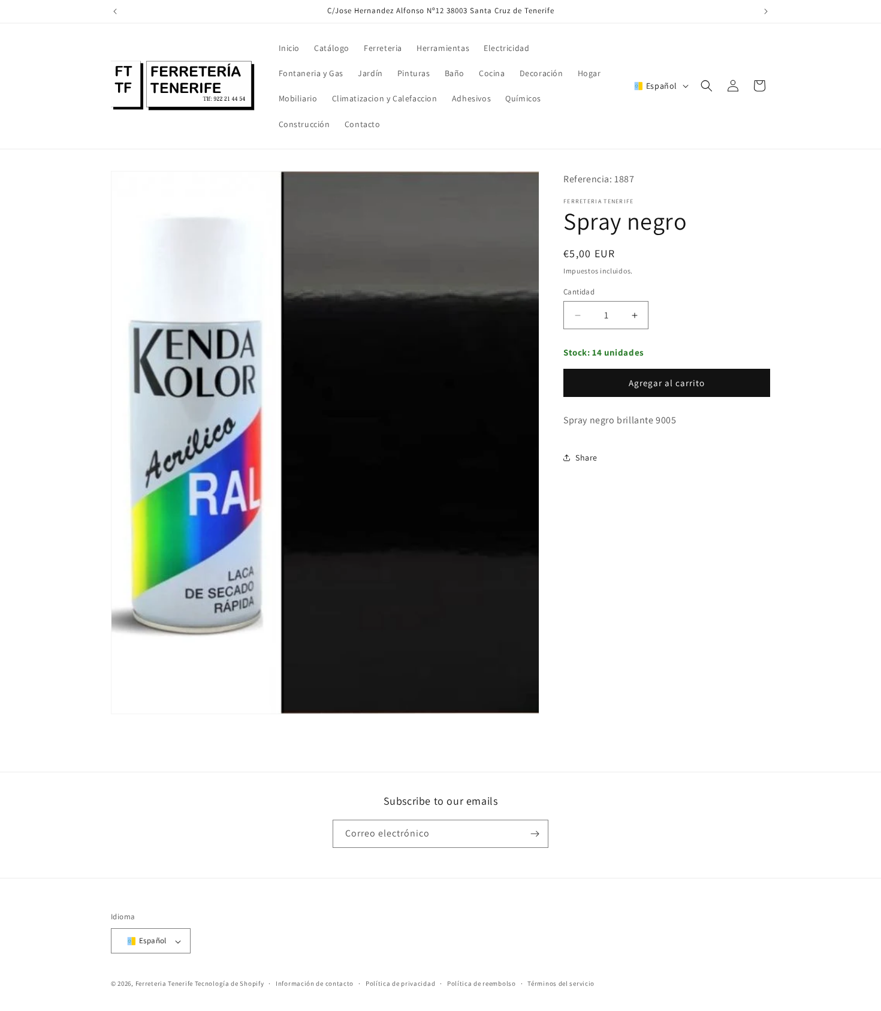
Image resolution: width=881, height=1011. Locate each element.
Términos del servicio (561, 983)
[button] (706, 86)
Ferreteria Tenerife (164, 983)
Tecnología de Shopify (229, 983)
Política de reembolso (481, 983)
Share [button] (586, 457)
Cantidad (579, 292)
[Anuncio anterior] (115, 11)
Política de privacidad (400, 983)
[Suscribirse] (534, 834)
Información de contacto (315, 983)
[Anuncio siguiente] (766, 11)
